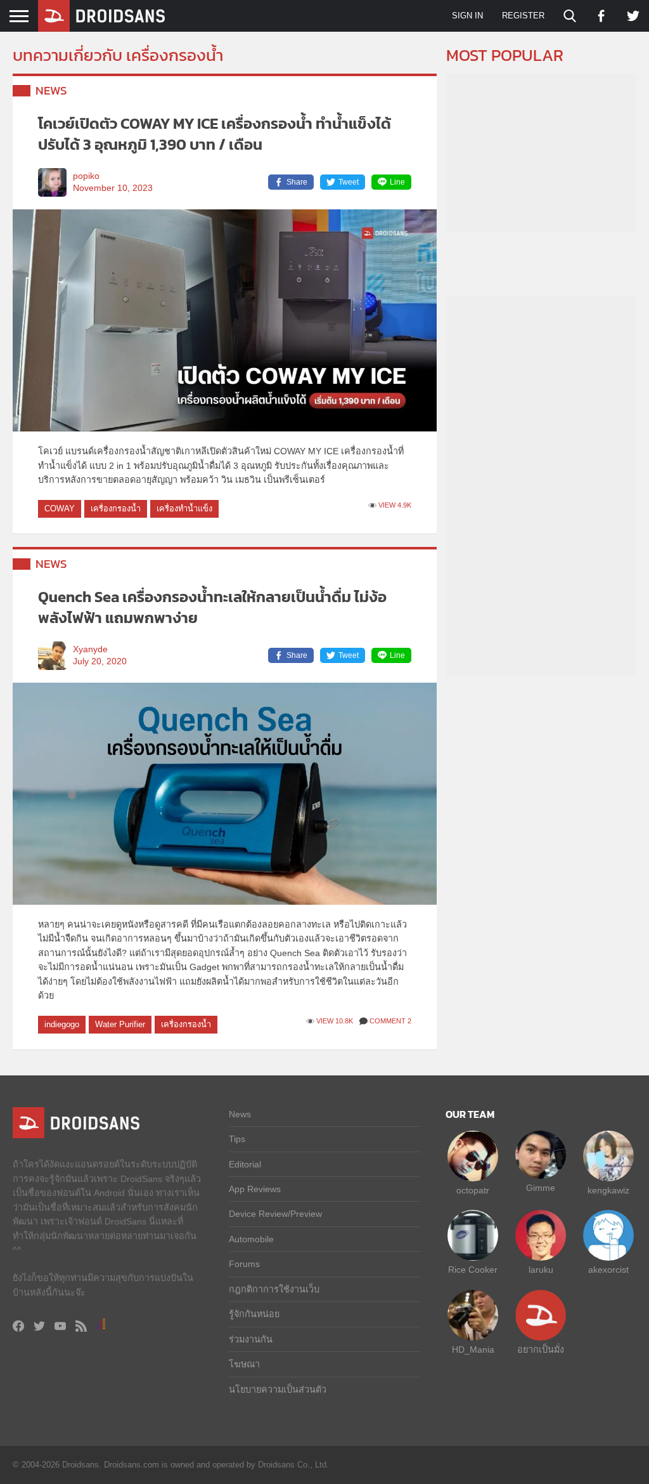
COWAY (59, 508)
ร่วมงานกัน (251, 1339)
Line (397, 182)
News (51, 90)
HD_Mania (473, 1349)
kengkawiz (608, 1190)
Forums (244, 1264)
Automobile (251, 1239)
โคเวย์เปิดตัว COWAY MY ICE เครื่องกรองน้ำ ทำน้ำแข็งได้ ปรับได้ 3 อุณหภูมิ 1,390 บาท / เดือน (214, 134)
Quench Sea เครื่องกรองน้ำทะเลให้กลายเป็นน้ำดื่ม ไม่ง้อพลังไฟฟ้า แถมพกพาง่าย (212, 607)
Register (523, 15)
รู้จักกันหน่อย (254, 1314)
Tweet (348, 182)
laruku (541, 1269)
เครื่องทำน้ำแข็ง (184, 508)
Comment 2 (390, 1021)
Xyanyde (90, 649)
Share (296, 182)
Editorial (245, 1164)
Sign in (467, 15)
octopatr (472, 1190)
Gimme (540, 1188)
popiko (86, 176)
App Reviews (255, 1189)
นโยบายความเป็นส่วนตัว (277, 1389)
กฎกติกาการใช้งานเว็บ (274, 1289)
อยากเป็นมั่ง (540, 1349)
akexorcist (608, 1269)
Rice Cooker (473, 1269)
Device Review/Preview (275, 1214)
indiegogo (61, 1024)
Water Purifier (120, 1024)
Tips (237, 1139)
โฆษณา (244, 1364)
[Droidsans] (101, 16)
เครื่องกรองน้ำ (116, 508)
